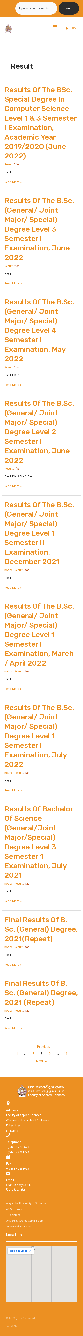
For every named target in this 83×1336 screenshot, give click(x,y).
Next (41, 1061)
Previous (41, 1046)
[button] (55, 26)
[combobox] (36, 8)
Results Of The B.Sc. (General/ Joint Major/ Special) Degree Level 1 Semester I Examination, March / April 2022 (39, 634)
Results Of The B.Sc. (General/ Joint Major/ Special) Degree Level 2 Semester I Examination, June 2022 (39, 432)
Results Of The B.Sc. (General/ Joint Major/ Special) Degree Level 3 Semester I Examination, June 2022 (39, 229)
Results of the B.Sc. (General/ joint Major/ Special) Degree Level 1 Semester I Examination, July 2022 (39, 736)
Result (8, 164)
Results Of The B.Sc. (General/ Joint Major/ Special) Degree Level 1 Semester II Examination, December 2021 (39, 533)
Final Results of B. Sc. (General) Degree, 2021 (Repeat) (41, 993)
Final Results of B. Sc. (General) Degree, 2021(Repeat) (41, 929)
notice (8, 570)
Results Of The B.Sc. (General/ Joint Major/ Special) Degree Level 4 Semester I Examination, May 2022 (39, 330)
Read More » (13, 182)
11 (66, 1053)
